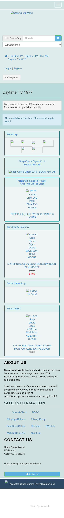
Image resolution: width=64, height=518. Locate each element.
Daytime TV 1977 (17, 59)
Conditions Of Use (16, 426)
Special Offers (19, 412)
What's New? (14, 308)
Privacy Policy (38, 419)
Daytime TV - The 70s (37, 56)
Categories (13, 77)
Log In (8, 68)
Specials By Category (18, 227)
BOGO (35, 412)
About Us (35, 432)
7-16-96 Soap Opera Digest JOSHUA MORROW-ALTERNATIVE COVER (32, 347)
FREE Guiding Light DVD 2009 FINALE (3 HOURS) (32, 215)
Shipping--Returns (16, 419)
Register (17, 68)
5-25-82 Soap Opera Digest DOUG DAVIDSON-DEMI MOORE (32, 265)
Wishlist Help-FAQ (16, 432)
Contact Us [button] (33, 474)
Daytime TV (17, 56)
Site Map (35, 426)
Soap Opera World (40, 506)
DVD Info (50, 426)
